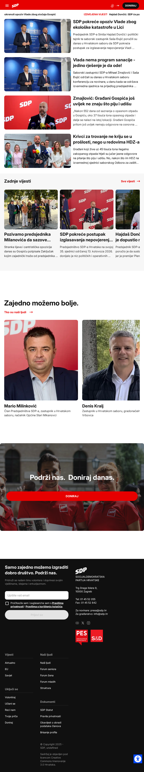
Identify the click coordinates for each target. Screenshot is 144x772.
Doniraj (72, 496)
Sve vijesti (128, 181)
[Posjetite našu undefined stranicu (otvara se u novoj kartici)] (83, 623)
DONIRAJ (130, 5)
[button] (7, 6)
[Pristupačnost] (137, 758)
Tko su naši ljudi (15, 312)
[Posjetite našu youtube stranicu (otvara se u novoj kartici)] (77, 623)
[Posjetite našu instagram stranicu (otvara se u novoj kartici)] (88, 623)
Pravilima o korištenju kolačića (44, 606)
